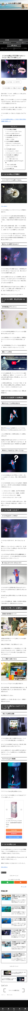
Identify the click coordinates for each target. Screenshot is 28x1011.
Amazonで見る (14, 830)
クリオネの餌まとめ (9, 168)
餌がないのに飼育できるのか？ (13, 133)
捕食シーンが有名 (10, 139)
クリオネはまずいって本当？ (13, 151)
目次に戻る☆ (4, 867)
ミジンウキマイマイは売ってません (14, 131)
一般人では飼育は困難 (11, 164)
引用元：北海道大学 (4, 206)
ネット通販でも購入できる (12, 158)
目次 (12, 126)
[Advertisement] (14, 24)
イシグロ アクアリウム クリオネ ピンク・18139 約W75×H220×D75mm (14, 822)
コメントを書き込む (14, 990)
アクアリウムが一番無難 (12, 166)
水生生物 (4, 872)
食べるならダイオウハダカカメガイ (14, 153)
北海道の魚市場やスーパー (12, 156)
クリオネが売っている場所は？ (12, 155)
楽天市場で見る (14, 833)
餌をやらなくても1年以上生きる (13, 143)
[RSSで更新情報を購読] (20, 882)
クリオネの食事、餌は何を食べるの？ (13, 135)
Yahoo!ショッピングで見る (14, 837)
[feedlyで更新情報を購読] (7, 882)
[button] (25, 501)
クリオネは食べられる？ (10, 149)
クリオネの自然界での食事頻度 (12, 141)
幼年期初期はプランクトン (12, 137)
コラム (8, 428)
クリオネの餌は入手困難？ (11, 129)
